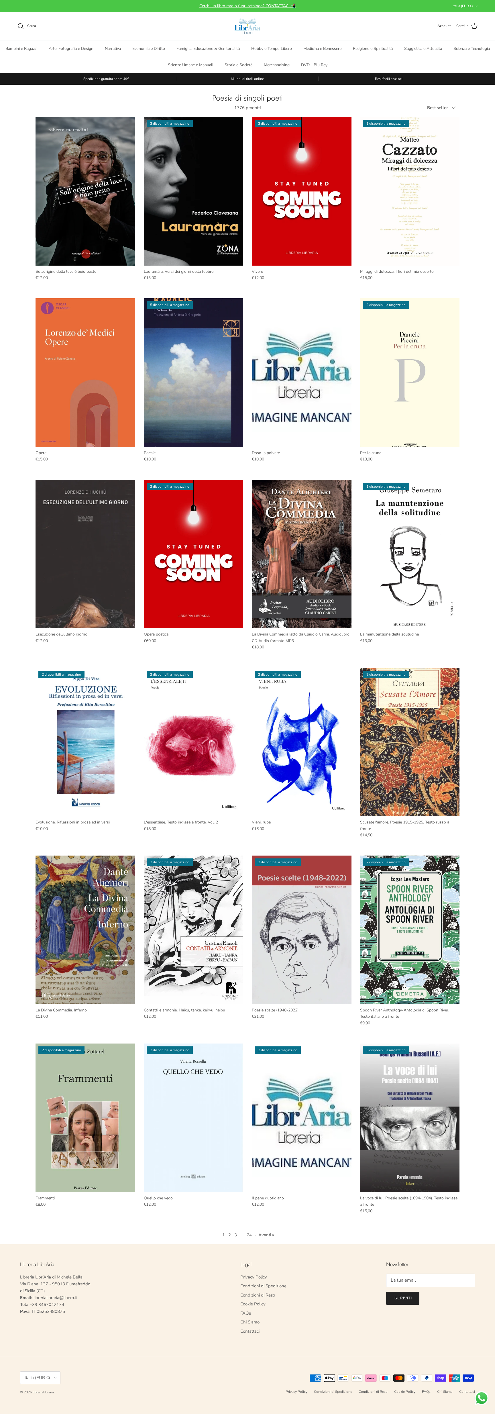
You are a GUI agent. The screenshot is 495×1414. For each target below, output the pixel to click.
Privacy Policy (253, 1277)
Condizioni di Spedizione (263, 1286)
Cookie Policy (253, 1304)
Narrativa (113, 48)
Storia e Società (238, 64)
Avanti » (266, 1235)
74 (249, 1235)
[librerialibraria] (247, 26)
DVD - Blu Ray (314, 64)
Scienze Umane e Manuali (190, 64)
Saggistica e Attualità (423, 48)
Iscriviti (403, 1298)
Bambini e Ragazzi (21, 48)
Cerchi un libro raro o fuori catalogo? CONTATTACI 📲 (247, 6)
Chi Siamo (250, 1322)
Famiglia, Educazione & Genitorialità (208, 48)
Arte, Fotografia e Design (71, 48)
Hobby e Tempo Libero (271, 48)
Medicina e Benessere (322, 48)
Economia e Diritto (148, 48)
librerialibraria (43, 1392)
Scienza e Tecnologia (471, 48)
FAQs (245, 1313)
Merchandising (277, 64)
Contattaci (250, 1331)
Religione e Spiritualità (373, 48)
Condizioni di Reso (257, 1295)
